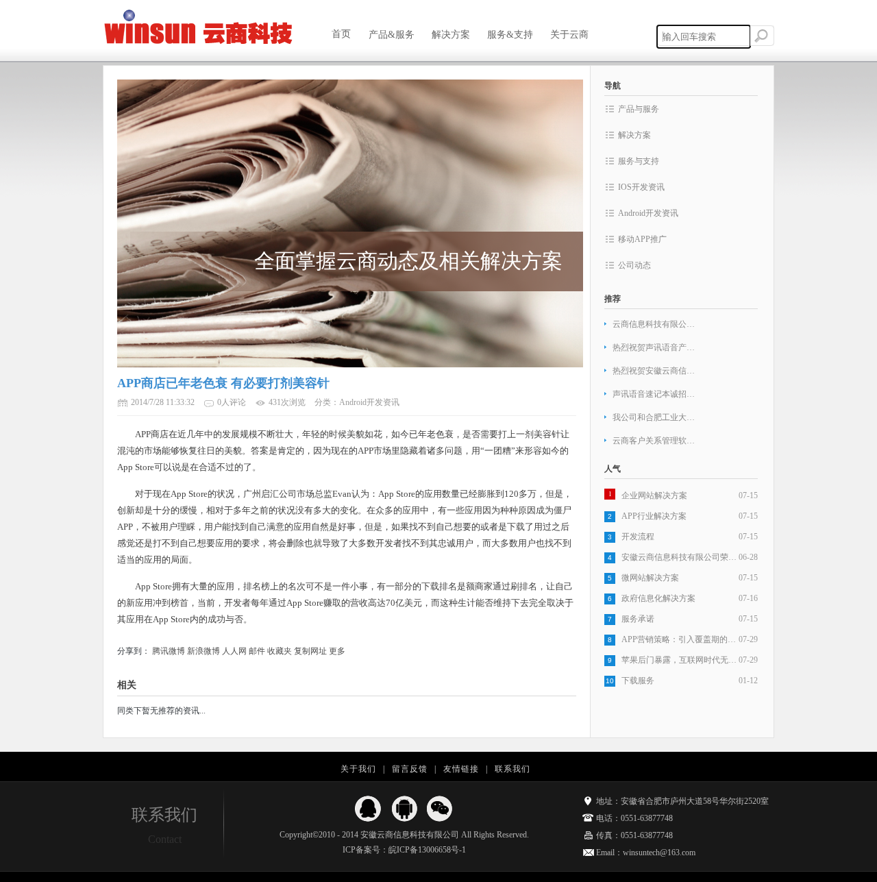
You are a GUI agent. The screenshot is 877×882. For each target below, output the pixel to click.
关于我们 (358, 769)
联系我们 (512, 769)
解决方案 (451, 34)
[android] (404, 808)
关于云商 (573, 34)
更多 (337, 651)
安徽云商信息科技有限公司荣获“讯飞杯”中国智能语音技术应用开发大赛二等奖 (680, 557)
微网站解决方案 (650, 578)
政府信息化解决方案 (658, 598)
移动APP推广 (642, 239)
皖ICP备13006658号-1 (427, 850)
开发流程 (637, 536)
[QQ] (368, 808)
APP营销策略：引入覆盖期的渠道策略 (680, 639)
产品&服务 (392, 34)
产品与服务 (638, 109)
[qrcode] (440, 808)
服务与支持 (638, 161)
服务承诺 (637, 619)
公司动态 (634, 265)
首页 (341, 34)
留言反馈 (410, 769)
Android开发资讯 (648, 213)
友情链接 (461, 769)
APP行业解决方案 (654, 516)
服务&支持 (510, 34)
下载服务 (637, 680)
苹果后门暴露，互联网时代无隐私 (680, 660)
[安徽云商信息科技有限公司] (199, 28)
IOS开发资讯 (641, 187)
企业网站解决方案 (654, 495)
